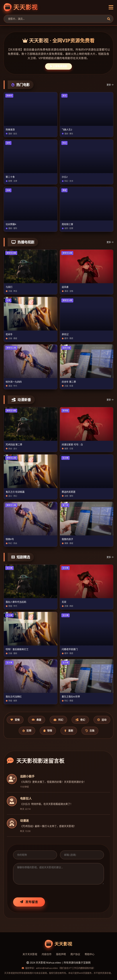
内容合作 (46, 954)
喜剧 (70, 730)
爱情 (17, 719)
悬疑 (38, 719)
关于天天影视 (30, 954)
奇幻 (82, 719)
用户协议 (75, 954)
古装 (92, 730)
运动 (104, 719)
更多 (109, 84)
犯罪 (29, 730)
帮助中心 (89, 954)
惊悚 (49, 730)
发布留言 (31, 902)
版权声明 (61, 954)
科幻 (60, 719)
